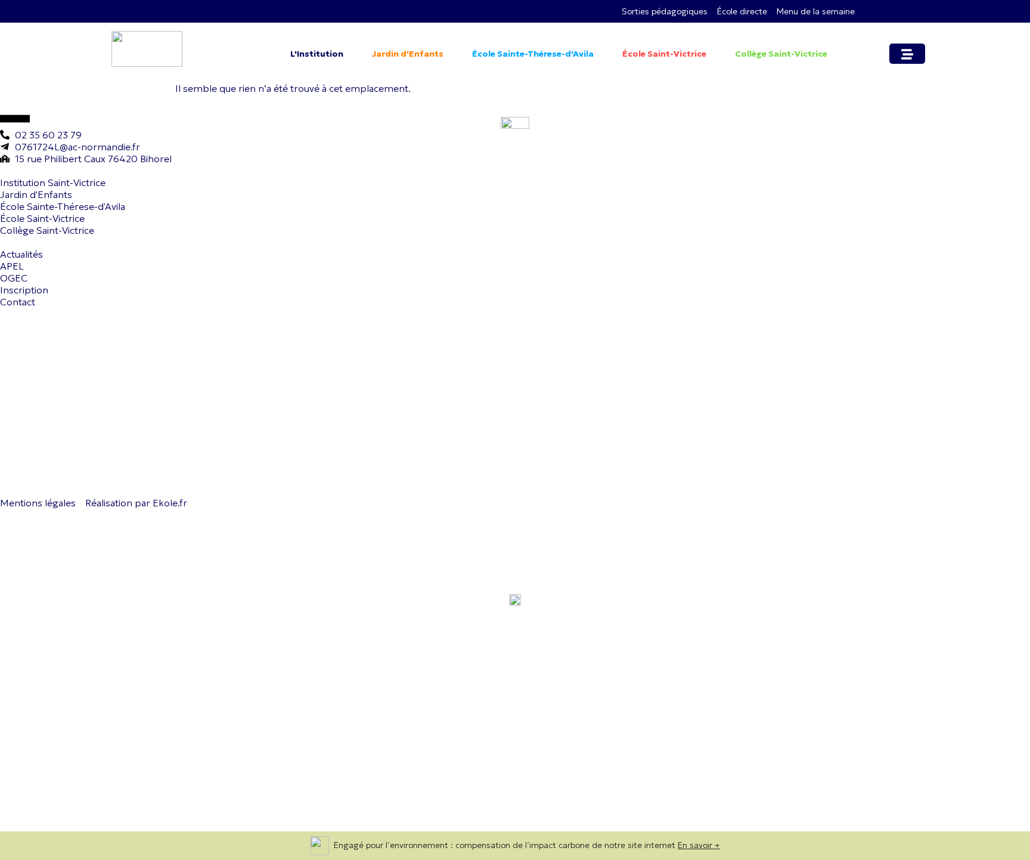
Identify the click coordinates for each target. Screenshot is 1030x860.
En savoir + (699, 845)
